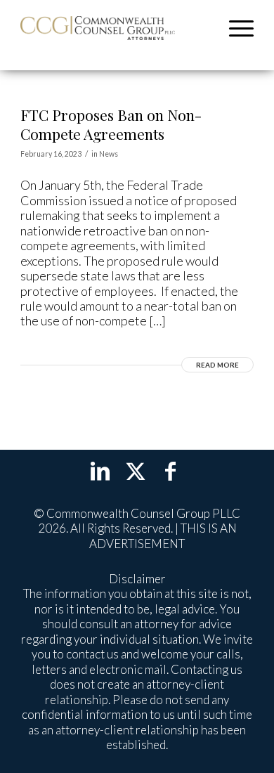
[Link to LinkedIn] (100, 470)
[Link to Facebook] (170, 470)
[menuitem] (234, 28)
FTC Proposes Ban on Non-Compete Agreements (111, 124)
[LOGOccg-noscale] (97, 28)
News (108, 154)
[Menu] (234, 28)
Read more (217, 364)
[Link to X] (135, 470)
